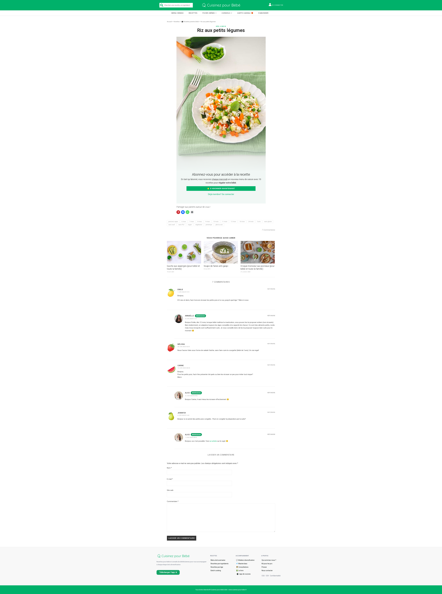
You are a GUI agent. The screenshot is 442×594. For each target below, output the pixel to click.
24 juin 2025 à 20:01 (183, 346)
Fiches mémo (208, 13)
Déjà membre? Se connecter (221, 194)
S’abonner (263, 13)
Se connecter (277, 5)
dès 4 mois (221, 26)
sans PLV (181, 224)
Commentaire (173, 501)
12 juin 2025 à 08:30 (183, 368)
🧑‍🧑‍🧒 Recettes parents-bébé (190, 21)
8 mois (199, 221)
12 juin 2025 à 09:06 (191, 395)
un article (213, 441)
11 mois (224, 221)
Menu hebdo (177, 13)
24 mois (250, 221)
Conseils (226, 13)
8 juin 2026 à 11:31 (191, 318)
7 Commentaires (268, 230)
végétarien (198, 224)
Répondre (271, 289)
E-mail (170, 479)
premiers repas (173, 221)
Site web (170, 490)
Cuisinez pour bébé (221, 5)
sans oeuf (171, 224)
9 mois (207, 221)
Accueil (169, 21)
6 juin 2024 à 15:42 (183, 415)
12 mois (233, 221)
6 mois (184, 221)
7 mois (191, 221)
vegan (190, 224)
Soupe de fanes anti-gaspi (216, 266)
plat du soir (219, 224)
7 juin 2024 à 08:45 (191, 437)
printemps (209, 224)
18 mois (242, 221)
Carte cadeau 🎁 (245, 13)
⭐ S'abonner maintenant (221, 188)
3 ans (259, 221)
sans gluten (268, 221)
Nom (169, 468)
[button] (168, 572)
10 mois (215, 221)
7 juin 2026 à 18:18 (183, 292)
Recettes (193, 13)
